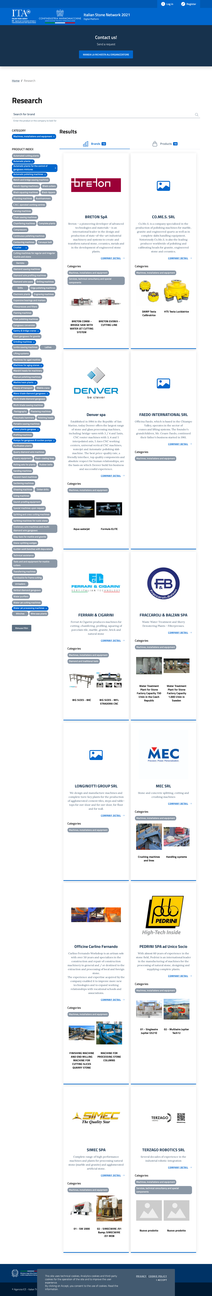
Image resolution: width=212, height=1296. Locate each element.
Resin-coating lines (44, 458)
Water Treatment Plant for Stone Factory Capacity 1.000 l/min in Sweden (176, 693)
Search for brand (24, 114)
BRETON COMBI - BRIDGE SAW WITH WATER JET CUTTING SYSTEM (81, 326)
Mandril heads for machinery (27, 370)
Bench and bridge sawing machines (31, 179)
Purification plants (22, 445)
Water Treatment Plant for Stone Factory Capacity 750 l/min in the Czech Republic (149, 693)
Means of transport (23, 388)
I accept (161, 1280)
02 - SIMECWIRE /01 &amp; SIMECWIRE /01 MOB (109, 1232)
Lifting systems (21, 353)
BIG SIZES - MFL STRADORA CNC (109, 702)
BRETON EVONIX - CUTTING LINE (109, 323)
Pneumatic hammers (23, 417)
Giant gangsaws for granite (26, 336)
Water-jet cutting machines (27, 602)
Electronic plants (21, 294)
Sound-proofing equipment (26, 501)
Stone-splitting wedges (25, 543)
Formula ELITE (109, 529)
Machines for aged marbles (26, 359)
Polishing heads (45, 417)
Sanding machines (22, 470)
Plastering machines (41, 411)
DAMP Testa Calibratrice (149, 313)
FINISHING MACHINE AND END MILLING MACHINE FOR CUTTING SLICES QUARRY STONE (81, 1060)
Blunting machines (22, 198)
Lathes (48, 347)
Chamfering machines (24, 223)
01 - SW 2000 (82, 1229)
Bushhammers (43, 198)
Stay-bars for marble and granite (29, 536)
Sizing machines (21, 495)
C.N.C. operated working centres (29, 204)
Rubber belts (46, 464)
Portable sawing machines (26, 423)
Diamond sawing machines (26, 269)
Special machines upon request (28, 508)
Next (127, 310)
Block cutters (49, 186)
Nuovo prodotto (149, 1230)
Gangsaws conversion (24, 325)
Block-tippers (48, 192)
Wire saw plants (39, 613)
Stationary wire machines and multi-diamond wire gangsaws (31, 528)
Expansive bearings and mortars (29, 300)
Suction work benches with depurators (32, 549)
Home (16, 80)
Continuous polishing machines (29, 236)
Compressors (20, 229)
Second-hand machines (25, 477)
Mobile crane (43, 388)
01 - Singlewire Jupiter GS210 (149, 1031)
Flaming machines (22, 312)
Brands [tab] (98, 143)
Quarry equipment (22, 458)
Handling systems (176, 857)
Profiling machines (22, 434)
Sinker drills (43, 489)
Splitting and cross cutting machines (31, 514)
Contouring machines (23, 242)
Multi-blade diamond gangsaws (29, 398)
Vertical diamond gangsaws (27, 590)
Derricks (20, 263)
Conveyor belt (45, 242)
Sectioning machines (23, 483)
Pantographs (20, 411)
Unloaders (20, 584)
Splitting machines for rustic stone (30, 520)
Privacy (141, 1276)
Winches (20, 613)
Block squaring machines (25, 192)
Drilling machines (45, 281)
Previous (65, 310)
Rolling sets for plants (24, 464)
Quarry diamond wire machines (28, 452)
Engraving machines (44, 294)
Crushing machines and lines (149, 858)
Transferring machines (24, 571)
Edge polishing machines (43, 288)
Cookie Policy (158, 1276)
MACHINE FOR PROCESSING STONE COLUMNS (109, 1056)
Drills (20, 288)
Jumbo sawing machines (25, 347)
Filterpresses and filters (25, 306)
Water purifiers (20, 596)
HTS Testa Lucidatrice (176, 311)
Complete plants (47, 223)
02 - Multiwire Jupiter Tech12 (176, 1031)
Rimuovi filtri (21, 628)
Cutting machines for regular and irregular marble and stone (34, 254)
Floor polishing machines (25, 319)
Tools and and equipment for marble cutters (31, 563)
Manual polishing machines (27, 377)
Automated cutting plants (26, 155)
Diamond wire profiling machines (29, 275)
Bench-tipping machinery (26, 186)
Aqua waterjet (82, 529)
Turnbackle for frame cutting (27, 577)
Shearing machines (22, 489)
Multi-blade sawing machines (28, 405)
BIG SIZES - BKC (81, 700)
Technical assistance (23, 555)
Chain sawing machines (25, 217)
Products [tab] (168, 143)
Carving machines (22, 211)
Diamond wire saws (23, 281)
